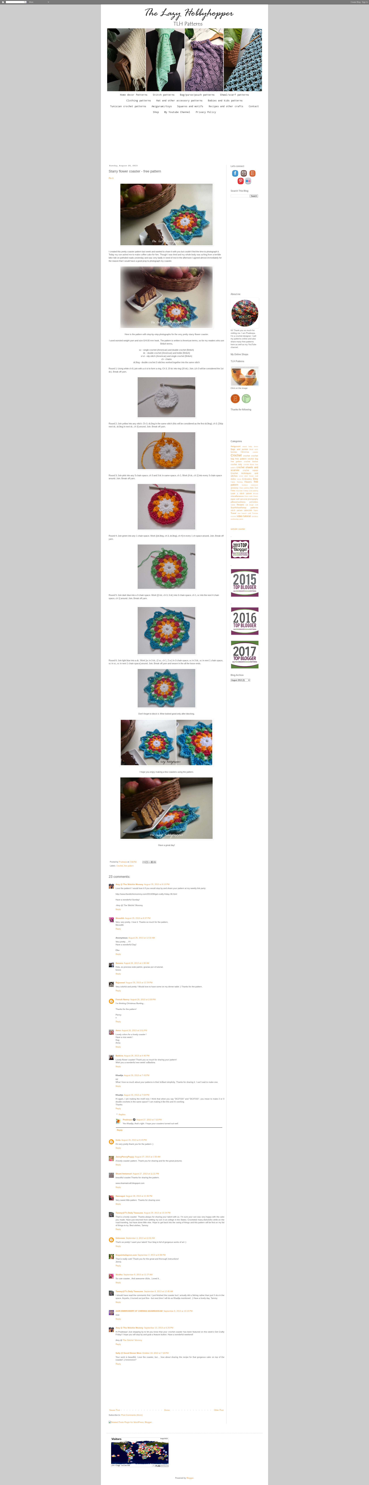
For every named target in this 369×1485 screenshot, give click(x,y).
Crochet (119, 866)
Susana (119, 963)
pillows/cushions (238, 502)
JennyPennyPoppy (125, 1157)
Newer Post (114, 1410)
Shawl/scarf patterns (234, 94)
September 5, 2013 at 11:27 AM (138, 1274)
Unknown (120, 1238)
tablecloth (248, 510)
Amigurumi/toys (162, 106)
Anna (118, 1030)
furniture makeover (250, 485)
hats (252, 488)
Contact (254, 106)
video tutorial (244, 516)
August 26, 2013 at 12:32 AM (141, 938)
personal (243, 499)
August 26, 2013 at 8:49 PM (134, 1140)
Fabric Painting (237, 482)
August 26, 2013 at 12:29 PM (139, 982)
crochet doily (236, 464)
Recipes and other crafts (226, 106)
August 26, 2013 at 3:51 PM (134, 1030)
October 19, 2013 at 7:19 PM (155, 1353)
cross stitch (243, 476)
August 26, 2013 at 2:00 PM (143, 999)
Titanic (255, 510)
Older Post (219, 1410)
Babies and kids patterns (225, 100)
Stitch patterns (164, 94)
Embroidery (247, 479)
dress (239, 479)
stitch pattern (236, 510)
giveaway (234, 488)
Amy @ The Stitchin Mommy (129, 884)
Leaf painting (253, 490)
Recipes (240, 504)
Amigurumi (235, 446)
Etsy (255, 478)
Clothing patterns (138, 100)
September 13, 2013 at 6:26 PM (158, 1328)
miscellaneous (237, 496)
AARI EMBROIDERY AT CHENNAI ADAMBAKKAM (139, 1311)
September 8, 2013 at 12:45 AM (158, 1291)
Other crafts (248, 496)
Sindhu (119, 1274)
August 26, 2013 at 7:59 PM (136, 1095)
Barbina (119, 1055)
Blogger (190, 1478)
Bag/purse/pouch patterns (197, 94)
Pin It (111, 178)
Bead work (254, 449)
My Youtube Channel (177, 112)
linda (118, 1140)
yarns (241, 519)
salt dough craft (251, 505)
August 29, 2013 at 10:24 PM (157, 1213)
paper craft (235, 499)
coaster (255, 452)
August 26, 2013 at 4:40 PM (136, 1055)
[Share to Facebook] (152, 862)
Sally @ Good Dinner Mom (128, 1353)
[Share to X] (149, 862)
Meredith (120, 918)
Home (167, 1410)
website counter (238, 529)
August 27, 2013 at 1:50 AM (147, 1157)
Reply (118, 909)
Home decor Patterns (133, 94)
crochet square (250, 470)
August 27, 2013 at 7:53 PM (149, 1119)
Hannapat (120, 1196)
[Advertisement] (184, 139)
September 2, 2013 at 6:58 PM (152, 1255)
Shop (156, 112)
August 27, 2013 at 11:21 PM (146, 1173)
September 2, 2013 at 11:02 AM (140, 1238)
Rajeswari (120, 982)
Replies (122, 1114)
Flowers (248, 482)
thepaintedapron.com (126, 1255)
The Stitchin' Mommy (132, 1340)
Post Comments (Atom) (132, 1415)
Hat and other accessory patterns (179, 100)
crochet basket (251, 462)
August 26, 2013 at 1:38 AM (136, 963)
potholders (253, 502)
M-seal (255, 493)
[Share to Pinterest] (154, 862)
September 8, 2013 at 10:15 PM (178, 1311)
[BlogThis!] (146, 862)
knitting (245, 490)
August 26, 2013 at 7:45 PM (136, 1075)
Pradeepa (123, 862)
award (244, 446)
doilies (233, 479)
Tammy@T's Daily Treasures (129, 1213)
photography (253, 499)
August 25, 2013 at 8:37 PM (137, 918)
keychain (239, 490)
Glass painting (244, 488)
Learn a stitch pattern (241, 493)
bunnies (234, 452)
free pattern (129, 866)
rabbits (233, 505)
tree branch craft (244, 513)
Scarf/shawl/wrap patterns (244, 507)
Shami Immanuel (124, 1173)
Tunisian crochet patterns (128, 106)
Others (255, 496)
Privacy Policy (206, 112)
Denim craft (253, 476)
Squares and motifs (190, 106)
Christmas (245, 452)
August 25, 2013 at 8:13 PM (157, 884)
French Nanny (122, 999)
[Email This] (143, 862)
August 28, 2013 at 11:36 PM (139, 1196)
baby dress (253, 446)
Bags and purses (239, 449)
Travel (233, 513)
